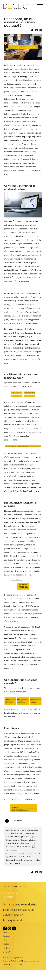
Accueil (6, 932)
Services (6, 936)
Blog (5, 940)
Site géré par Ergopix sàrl (13, 958)
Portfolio (7, 948)
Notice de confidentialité (12, 964)
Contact (6, 952)
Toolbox (6, 944)
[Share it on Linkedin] (36, 30)
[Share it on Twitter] (32, 30)
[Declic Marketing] (15, 6)
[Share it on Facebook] (40, 30)
